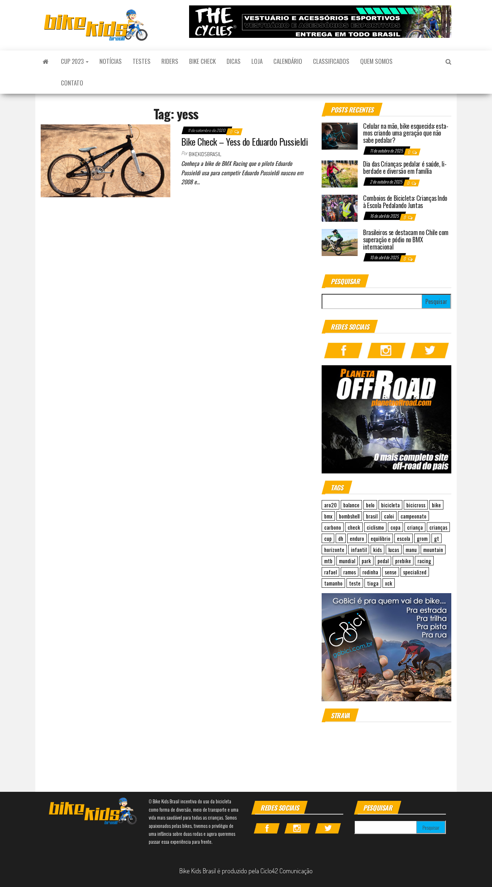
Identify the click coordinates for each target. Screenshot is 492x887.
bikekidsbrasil (205, 154)
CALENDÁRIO (287, 61)
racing (424, 561)
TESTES (142, 61)
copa (395, 527)
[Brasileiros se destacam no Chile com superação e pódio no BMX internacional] (340, 241)
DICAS (234, 61)
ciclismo (375, 527)
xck (388, 583)
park (366, 561)
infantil (359, 549)
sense (391, 572)
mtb (328, 561)
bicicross (415, 505)
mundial (347, 561)
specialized (414, 572)
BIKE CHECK (202, 61)
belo (370, 505)
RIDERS (169, 61)
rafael (330, 572)
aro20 (330, 505)
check (354, 527)
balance (351, 505)
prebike (403, 561)
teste (355, 583)
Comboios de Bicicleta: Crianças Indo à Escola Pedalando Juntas (405, 201)
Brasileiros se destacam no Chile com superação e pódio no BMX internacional (405, 239)
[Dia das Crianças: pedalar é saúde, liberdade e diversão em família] (340, 173)
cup (328, 538)
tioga (373, 583)
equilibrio (380, 538)
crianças (438, 527)
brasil (371, 516)
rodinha (370, 572)
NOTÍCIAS (110, 61)
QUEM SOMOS (376, 61)
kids (377, 549)
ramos (349, 572)
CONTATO (72, 82)
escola (403, 538)
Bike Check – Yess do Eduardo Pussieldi (244, 141)
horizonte (334, 549)
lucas (393, 549)
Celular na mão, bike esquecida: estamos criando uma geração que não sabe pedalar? (405, 133)
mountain (433, 549)
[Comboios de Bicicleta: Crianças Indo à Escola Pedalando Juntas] (340, 207)
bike (436, 505)
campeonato (413, 516)
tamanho (333, 583)
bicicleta (390, 505)
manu (411, 549)
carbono (332, 527)
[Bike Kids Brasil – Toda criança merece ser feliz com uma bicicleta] (45, 61)
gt (436, 538)
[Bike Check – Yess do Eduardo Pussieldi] (105, 160)
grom (422, 538)
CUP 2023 (73, 61)
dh (340, 538)
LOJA (257, 61)
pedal (383, 561)
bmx (328, 516)
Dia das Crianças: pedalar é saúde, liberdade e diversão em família (405, 167)
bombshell (349, 516)
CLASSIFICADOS (331, 61)
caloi (389, 516)
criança (415, 527)
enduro (357, 538)
